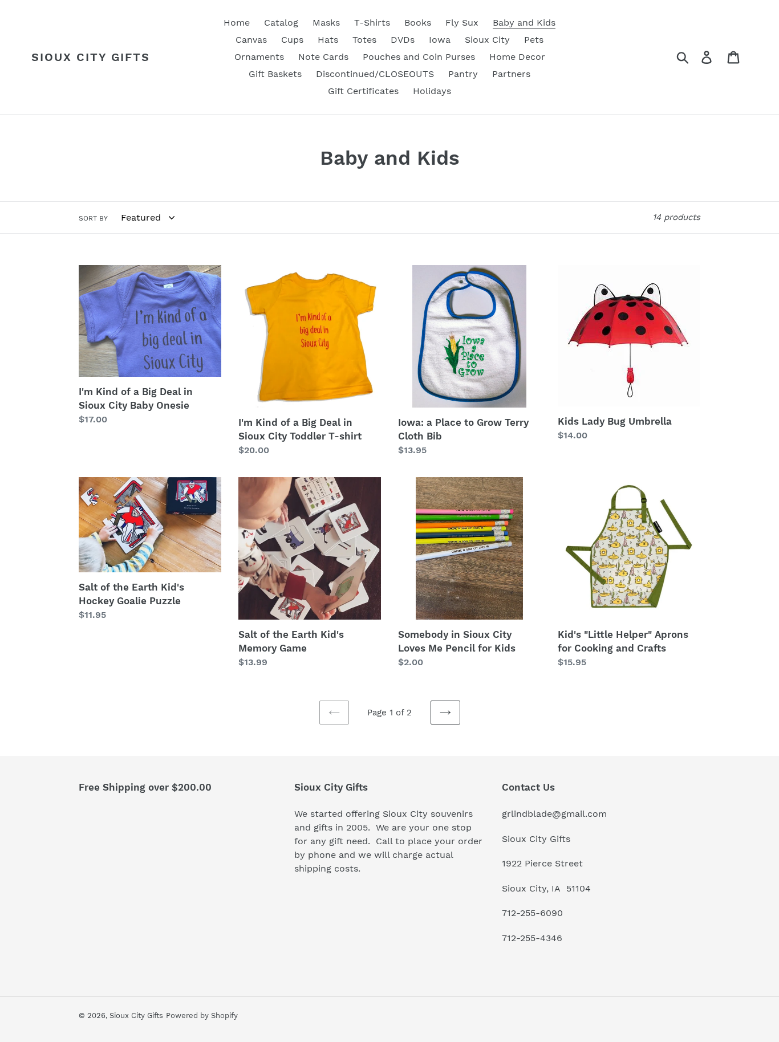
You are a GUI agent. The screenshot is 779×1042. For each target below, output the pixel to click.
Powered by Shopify (202, 1015)
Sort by (93, 218)
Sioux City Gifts (90, 57)
